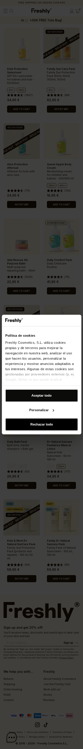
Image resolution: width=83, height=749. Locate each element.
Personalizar (39, 410)
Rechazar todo (41, 424)
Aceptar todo (41, 395)
